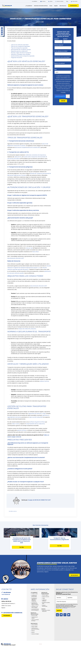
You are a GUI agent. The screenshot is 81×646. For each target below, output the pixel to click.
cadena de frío (18, 156)
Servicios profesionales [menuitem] (44, 606)
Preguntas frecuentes (16, 57)
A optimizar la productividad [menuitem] (34, 596)
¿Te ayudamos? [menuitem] (34, 592)
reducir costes (15, 423)
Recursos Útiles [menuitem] (34, 615)
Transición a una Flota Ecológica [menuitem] (34, 607)
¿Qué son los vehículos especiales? (20, 44)
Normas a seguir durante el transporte (21, 52)
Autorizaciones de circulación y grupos (21, 49)
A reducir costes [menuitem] (34, 593)
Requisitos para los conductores (19, 51)
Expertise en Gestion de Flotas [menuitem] (34, 613)
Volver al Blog (12, 511)
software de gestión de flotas (37, 422)
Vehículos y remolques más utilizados (20, 54)
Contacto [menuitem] (43, 608)
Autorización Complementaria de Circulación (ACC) (28, 147)
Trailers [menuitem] (43, 598)
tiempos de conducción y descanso (27, 328)
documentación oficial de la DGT (15, 258)
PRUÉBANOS (6, 615)
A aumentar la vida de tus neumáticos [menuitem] (35, 610)
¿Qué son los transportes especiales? (20, 46)
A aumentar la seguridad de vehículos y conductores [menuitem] (34, 599)
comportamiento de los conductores (35, 423)
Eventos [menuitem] (33, 632)
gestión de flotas (21, 430)
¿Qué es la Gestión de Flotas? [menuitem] (35, 620)
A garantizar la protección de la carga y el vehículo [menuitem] (35, 603)
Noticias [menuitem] (33, 630)
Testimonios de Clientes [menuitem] (34, 617)
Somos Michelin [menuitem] (34, 624)
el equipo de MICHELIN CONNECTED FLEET (39, 500)
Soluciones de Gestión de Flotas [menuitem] (45, 593)
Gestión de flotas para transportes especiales (22, 56)
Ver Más (21, 547)
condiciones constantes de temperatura (35, 155)
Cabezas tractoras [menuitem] (45, 596)
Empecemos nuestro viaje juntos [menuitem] (46, 611)
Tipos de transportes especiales (19, 48)
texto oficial (35, 251)
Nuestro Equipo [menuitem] (34, 626)
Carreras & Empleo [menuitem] (35, 633)
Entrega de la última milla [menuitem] (46, 603)
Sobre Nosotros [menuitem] (34, 623)
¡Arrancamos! (74, 575)
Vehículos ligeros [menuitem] (45, 595)
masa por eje (29, 248)
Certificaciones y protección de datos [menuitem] (35, 628)
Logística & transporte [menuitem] (44, 600)
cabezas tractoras (44, 381)
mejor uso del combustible (36, 417)
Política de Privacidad (63, 607)
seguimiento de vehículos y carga (36, 413)
